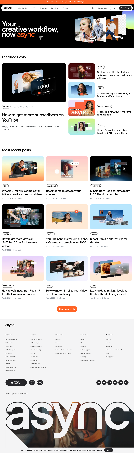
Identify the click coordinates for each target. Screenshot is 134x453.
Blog (81, 343)
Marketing (59, 346)
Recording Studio (11, 339)
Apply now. (83, 2)
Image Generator (10, 360)
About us (108, 339)
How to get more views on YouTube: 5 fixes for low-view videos (19, 242)
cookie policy (97, 450)
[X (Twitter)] (109, 382)
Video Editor (9, 343)
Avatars (7, 363)
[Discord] (126, 382)
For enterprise (55, 8)
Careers (108, 343)
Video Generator (10, 356)
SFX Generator (10, 370)
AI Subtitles (34, 360)
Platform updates (104, 106)
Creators (101, 125)
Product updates (85, 353)
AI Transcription (36, 343)
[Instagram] (98, 382)
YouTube (6, 107)
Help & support (85, 350)
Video (100, 88)
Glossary (83, 356)
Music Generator (10, 367)
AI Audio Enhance (36, 339)
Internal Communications (64, 350)
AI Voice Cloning (36, 350)
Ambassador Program (87, 360)
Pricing (65, 8)
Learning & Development (63, 353)
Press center (109, 346)
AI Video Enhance (36, 346)
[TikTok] (104, 382)
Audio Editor (9, 346)
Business (58, 339)
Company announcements (114, 350)
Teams (58, 343)
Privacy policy (109, 356)
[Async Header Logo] (8, 8)
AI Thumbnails (35, 363)
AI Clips (33, 353)
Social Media (51, 186)
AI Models (8, 353)
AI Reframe (34, 356)
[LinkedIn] (120, 382)
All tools (83, 346)
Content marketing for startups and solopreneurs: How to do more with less (114, 75)
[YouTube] (115, 382)
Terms (107, 353)
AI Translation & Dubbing (38, 367)
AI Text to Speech (10, 350)
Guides (100, 67)
